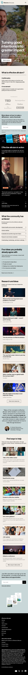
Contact (3, 642)
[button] (25, 2)
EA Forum (4, 633)
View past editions (6, 585)
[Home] (7, 2)
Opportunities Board (6, 629)
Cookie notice (5, 646)
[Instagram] (22, 671)
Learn (3, 622)
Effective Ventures (14, 650)
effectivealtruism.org (6, 649)
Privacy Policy (5, 644)
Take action (4, 623)
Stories (3, 620)
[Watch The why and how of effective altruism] (14, 331)
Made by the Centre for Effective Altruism (11, 640)
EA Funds (4, 631)
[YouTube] (16, 671)
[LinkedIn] (25, 671)
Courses (4, 625)
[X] (19, 671)
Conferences (5, 627)
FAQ (2, 635)
